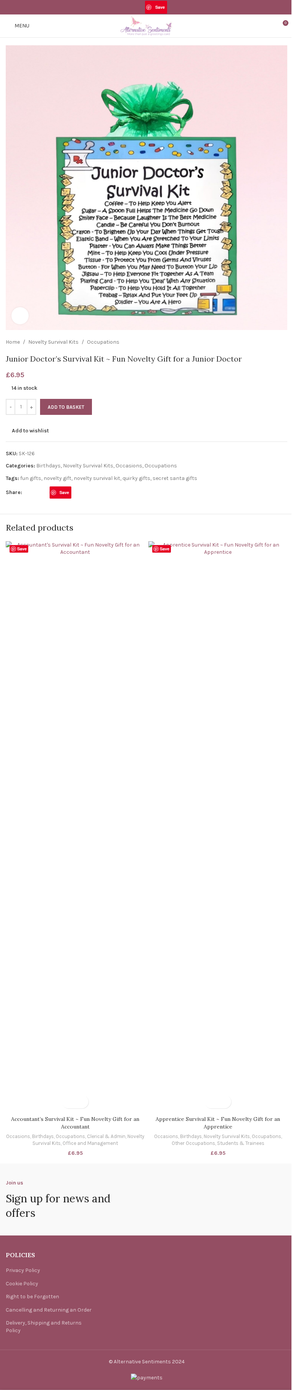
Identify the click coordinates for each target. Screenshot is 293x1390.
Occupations (103, 342)
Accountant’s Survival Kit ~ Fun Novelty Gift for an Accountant (75, 1123)
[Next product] (282, 342)
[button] (68, 1101)
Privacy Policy (23, 1270)
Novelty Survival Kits (53, 342)
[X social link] (130, 7)
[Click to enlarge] (20, 315)
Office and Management (90, 1143)
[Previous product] (264, 342)
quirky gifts (136, 478)
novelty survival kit (97, 478)
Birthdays (48, 465)
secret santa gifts (175, 478)
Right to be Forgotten (32, 1296)
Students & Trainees (240, 1143)
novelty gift (57, 478)
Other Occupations (193, 1143)
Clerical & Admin (106, 1136)
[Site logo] (146, 25)
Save (160, 7)
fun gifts (30, 478)
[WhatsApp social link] (172, 7)
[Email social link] (140, 7)
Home (13, 342)
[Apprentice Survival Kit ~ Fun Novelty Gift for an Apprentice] (217, 826)
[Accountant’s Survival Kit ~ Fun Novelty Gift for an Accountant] (75, 826)
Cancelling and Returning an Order (49, 1310)
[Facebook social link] (121, 7)
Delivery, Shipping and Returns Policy (44, 1327)
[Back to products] (273, 342)
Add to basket (66, 407)
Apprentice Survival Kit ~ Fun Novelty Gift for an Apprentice (218, 1123)
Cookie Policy (22, 1283)
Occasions (129, 465)
